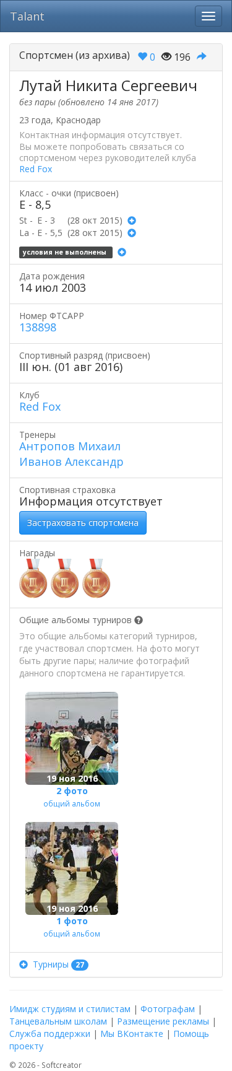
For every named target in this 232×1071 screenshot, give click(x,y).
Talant (27, 16)
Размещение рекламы (163, 1021)
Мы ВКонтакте (131, 1033)
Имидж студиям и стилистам (70, 1009)
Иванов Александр (71, 461)
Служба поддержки (49, 1033)
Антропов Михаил (70, 446)
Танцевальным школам (58, 1021)
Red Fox (35, 169)
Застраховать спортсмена (83, 522)
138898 (37, 327)
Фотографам (167, 1009)
